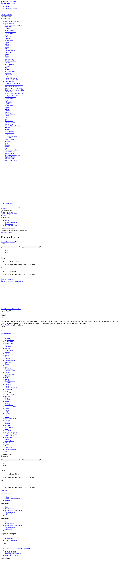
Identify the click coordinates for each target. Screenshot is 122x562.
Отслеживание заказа (8, 230)
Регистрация (9, 232)
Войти (3, 232)
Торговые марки (10, 512)
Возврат (7, 10)
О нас (6, 507)
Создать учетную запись (12, 499)
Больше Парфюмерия (12, 80)
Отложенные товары (11, 225)
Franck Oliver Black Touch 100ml (11, 309)
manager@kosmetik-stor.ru (13, 553)
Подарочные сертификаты (13, 510)
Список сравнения (11, 222)
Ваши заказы (9, 537)
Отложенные (9, 538)
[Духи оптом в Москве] (9, 3)
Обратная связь (9, 508)
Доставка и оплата (11, 8)
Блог (6, 515)
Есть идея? (8, 6)
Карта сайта (8, 514)
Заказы (7, 220)
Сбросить (4, 490)
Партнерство (9, 224)
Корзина (3, 214)
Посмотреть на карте (11, 555)
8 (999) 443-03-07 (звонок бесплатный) (17, 548)
